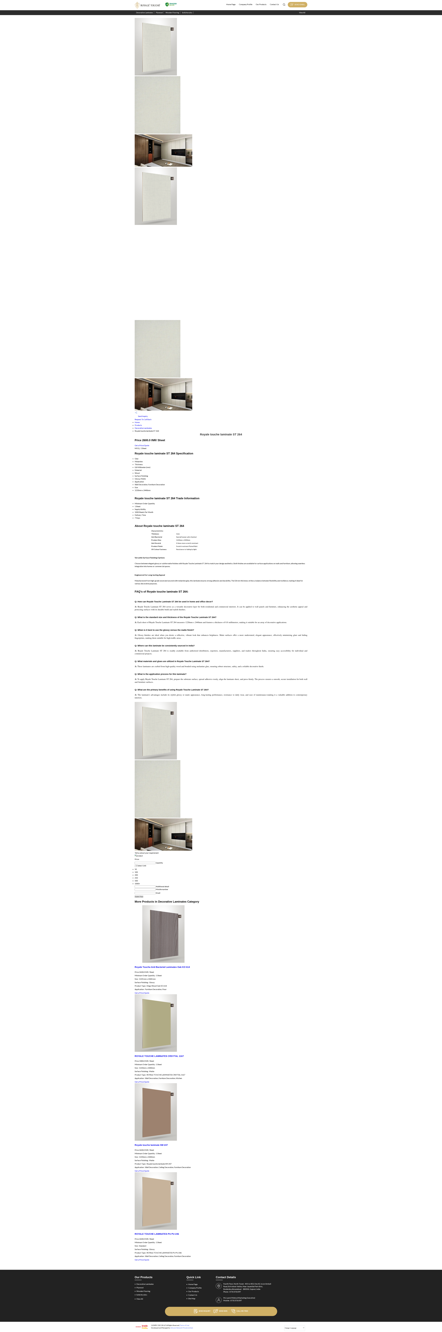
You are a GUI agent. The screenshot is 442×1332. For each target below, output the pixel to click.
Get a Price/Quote (142, 445)
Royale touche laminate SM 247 (151, 1145)
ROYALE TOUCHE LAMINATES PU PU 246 (157, 1234)
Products (138, 425)
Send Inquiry (143, 416)
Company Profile (245, 4)
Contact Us (274, 4)
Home (137, 422)
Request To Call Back (143, 419)
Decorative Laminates (144, 13)
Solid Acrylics (187, 13)
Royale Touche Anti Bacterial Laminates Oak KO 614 (162, 967)
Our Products (261, 4)
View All (302, 13)
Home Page (231, 4)
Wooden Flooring (172, 13)
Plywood (159, 13)
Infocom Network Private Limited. (182, 1328)
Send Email (299, 4)
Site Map (191, 1298)
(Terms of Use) (184, 1325)
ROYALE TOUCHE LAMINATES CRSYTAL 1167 (159, 1056)
